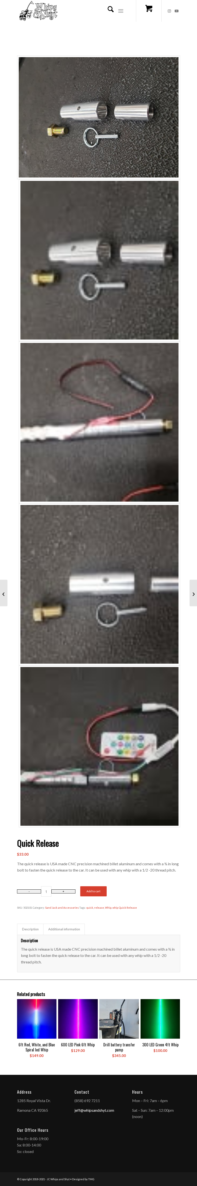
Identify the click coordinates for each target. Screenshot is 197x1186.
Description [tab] (30, 929)
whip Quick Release (124, 907)
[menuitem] (108, 11)
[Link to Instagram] (169, 10)
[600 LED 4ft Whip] (193, 593)
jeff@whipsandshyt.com (94, 1110)
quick (89, 907)
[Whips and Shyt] (38, 11)
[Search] (108, 11)
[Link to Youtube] (176, 10)
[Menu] (120, 10)
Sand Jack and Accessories (62, 907)
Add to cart (93, 891)
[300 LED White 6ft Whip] (3, 593)
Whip (108, 907)
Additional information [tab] (64, 929)
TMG (91, 1179)
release (99, 907)
